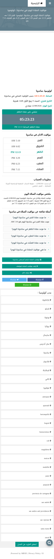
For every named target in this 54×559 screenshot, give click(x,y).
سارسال (46, 335)
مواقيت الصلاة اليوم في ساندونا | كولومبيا (27, 10)
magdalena (45, 449)
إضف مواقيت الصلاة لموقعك (26, 266)
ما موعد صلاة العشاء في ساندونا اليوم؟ (28, 243)
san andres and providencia (39, 511)
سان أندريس (45, 344)
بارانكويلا (46, 300)
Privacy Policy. (35, 553)
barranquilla (45, 414)
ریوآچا (47, 326)
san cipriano (45, 520)
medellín (46, 467)
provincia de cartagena (41, 493)
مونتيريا (47, 388)
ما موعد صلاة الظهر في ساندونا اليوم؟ (29, 229)
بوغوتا (47, 317)
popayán (46, 485)
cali (48, 441)
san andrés (46, 502)
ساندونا (47, 353)
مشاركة (39, 279)
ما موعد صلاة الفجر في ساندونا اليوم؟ (29, 217)
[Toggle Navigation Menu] (50, 3)
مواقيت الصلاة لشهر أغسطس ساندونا (26, 259)
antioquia (46, 397)
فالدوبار (46, 361)
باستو (47, 309)
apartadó (46, 405)
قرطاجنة (46, 370)
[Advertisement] (27, 61)
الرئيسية (35, 3)
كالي (47, 379)
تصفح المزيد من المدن (27, 544)
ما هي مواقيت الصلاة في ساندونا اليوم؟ (28, 250)
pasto (47, 476)
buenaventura (44, 432)
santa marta (45, 529)
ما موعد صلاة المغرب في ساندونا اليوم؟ (28, 236)
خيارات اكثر (26, 272)
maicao (47, 458)
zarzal (47, 537)
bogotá (47, 423)
